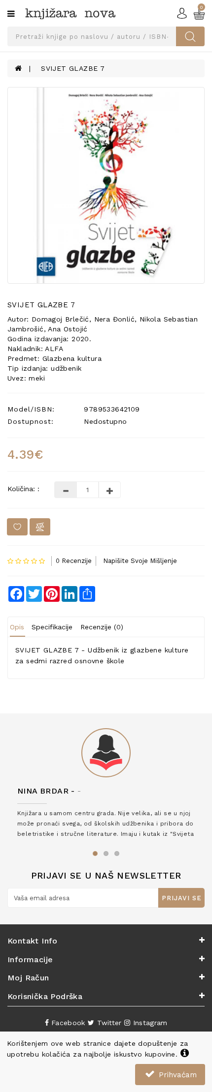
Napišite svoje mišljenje (140, 560)
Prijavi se (182, 898)
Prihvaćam (176, 1074)
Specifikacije (52, 627)
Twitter (107, 1023)
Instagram (148, 1023)
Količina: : (23, 489)
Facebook (67, 1023)
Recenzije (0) (101, 627)
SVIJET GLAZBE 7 (73, 68)
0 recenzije (74, 560)
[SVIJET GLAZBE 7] (106, 185)
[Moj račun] (182, 13)
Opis (17, 627)
